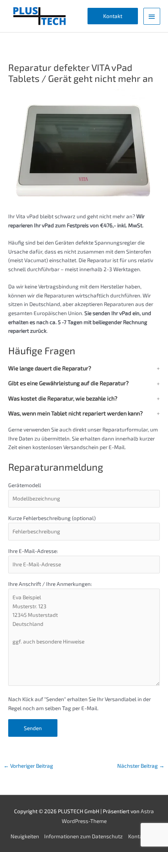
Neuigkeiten (25, 836)
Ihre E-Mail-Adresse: (33, 550)
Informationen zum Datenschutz (83, 836)
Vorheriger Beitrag (28, 765)
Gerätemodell (24, 485)
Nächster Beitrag (140, 765)
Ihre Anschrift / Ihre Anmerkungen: (50, 583)
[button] (113, 16)
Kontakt (137, 836)
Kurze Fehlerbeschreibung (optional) (52, 518)
